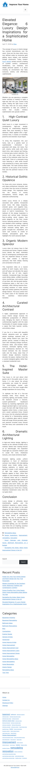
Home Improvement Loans (10, 650)
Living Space (12, 745)
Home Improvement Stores (11, 653)
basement (6, 714)
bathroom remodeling (6, 725)
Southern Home (18, 758)
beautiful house (5, 729)
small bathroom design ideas (8, 756)
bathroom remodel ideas (16, 722)
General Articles (7, 637)
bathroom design (15, 718)
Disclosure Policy (7, 703)
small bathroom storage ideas (8, 758)
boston (11, 729)
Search (4, 559)
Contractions (6, 631)
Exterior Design (7, 634)
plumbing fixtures (6, 748)
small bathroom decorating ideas (9, 754)
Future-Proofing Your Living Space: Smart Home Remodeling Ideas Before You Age (14, 592)
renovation (13, 538)
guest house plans (6, 733)
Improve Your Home (19, 4)
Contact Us (6, 700)
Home (4, 697)
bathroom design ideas (8, 720)
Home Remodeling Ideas (10, 659)
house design (13, 739)
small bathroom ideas (19, 756)
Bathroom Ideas (7, 623)
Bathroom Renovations (9, 626)
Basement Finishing (8, 617)
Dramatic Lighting (6, 731)
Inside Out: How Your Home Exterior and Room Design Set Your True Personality (14, 579)
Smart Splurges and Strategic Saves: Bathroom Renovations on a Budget (15, 542)
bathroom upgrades (6, 727)
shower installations (18, 751)
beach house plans (23, 727)
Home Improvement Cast (10, 648)
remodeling (6, 538)
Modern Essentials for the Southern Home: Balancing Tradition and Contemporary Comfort (13, 585)
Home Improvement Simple (7, 737)
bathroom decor (5, 716)
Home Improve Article (9, 642)
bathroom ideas (18, 720)
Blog (3, 628)
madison (18, 745)
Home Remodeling (8, 656)
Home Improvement (8, 645)
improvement (23, 535)
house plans (19, 739)
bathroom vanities (14, 727)
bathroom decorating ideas (15, 716)
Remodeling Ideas (10, 533)
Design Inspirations (11, 535)
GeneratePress (15, 767)
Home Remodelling (8, 661)
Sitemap (5, 705)
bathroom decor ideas (6, 718)
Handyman (5, 639)
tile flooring (24, 758)
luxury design (6, 61)
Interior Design (7, 667)
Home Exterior (13, 733)
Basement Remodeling (9, 620)
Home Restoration (8, 664)
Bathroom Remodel (6, 722)
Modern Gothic (24, 745)
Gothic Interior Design (14, 731)
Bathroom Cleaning (21, 714)
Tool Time (5, 672)
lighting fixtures (5, 745)
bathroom (13, 714)
